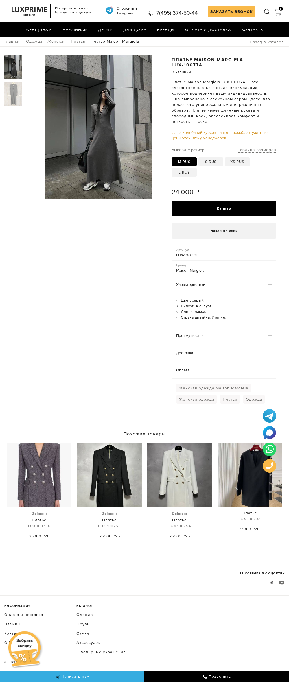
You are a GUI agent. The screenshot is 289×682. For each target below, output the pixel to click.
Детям (105, 29)
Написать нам (74, 676)
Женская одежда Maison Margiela (213, 388)
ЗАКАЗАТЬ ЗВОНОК (231, 11)
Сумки (82, 633)
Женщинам (38, 29)
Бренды (165, 29)
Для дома (134, 29)
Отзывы (12, 624)
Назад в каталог (266, 42)
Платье (39, 519)
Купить (224, 208)
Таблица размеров (257, 149)
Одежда (254, 399)
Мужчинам (74, 29)
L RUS (184, 172)
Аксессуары (88, 642)
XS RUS (237, 162)
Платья (230, 399)
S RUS (211, 162)
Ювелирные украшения (101, 652)
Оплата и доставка (208, 29)
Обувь (82, 624)
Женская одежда (196, 399)
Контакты (253, 29)
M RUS (184, 162)
